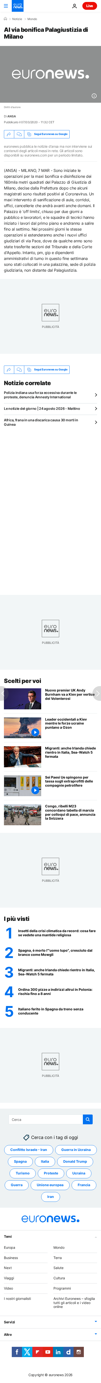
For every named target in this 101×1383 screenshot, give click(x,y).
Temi (8, 1236)
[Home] (5, 19)
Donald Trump (75, 1162)
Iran (50, 1197)
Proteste (51, 1173)
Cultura (59, 1278)
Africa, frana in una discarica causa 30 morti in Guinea (41, 422)
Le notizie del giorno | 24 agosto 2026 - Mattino (42, 408)
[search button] (88, 1119)
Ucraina (78, 1173)
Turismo (23, 1173)
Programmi (62, 1288)
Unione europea (50, 1185)
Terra (57, 1258)
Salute (58, 1268)
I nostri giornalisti (17, 1298)
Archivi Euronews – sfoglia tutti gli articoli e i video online (74, 1302)
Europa (9, 1247)
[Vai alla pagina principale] (18, 6)
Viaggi (9, 1278)
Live (89, 6)
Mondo (32, 19)
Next (8, 1268)
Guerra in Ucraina (76, 1150)
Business (11, 1258)
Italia (45, 1162)
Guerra (17, 1185)
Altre (8, 1334)
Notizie (17, 19)
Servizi (9, 1322)
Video (8, 1288)
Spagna (20, 1162)
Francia (84, 1185)
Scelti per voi (22, 680)
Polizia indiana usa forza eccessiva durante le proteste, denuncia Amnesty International (40, 394)
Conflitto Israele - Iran (28, 1150)
